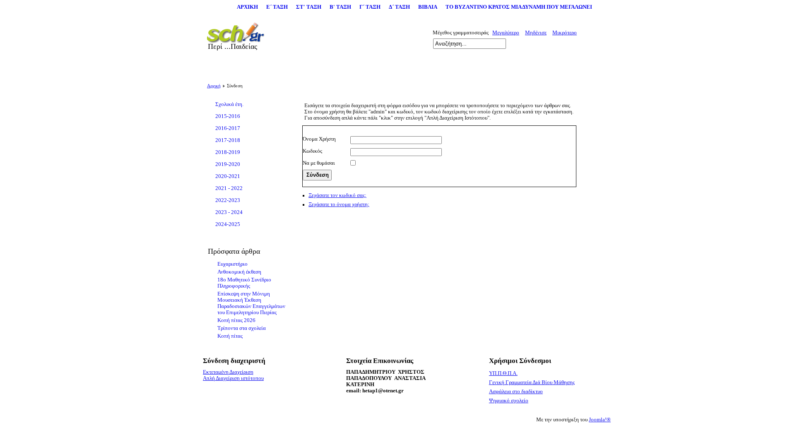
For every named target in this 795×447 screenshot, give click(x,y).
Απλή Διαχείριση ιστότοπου (233, 378)
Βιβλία (427, 7)
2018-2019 (227, 152)
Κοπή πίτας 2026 (236, 320)
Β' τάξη (340, 7)
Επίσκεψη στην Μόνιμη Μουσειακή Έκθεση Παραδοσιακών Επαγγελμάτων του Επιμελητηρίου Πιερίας (251, 303)
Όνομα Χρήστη (319, 139)
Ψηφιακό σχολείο (508, 401)
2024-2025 (227, 224)
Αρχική (247, 7)
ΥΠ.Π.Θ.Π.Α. (503, 373)
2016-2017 (227, 128)
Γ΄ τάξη (370, 7)
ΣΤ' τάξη (308, 7)
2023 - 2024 (229, 212)
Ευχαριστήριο (232, 264)
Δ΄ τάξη (399, 7)
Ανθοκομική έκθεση (239, 272)
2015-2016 (227, 116)
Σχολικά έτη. (229, 104)
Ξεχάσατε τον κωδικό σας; (337, 195)
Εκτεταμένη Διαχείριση (228, 372)
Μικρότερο (564, 33)
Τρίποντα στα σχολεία (241, 328)
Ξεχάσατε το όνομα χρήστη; (338, 204)
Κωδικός (312, 151)
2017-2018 (227, 140)
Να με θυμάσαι (319, 163)
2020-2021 (227, 176)
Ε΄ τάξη (277, 7)
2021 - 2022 (229, 188)
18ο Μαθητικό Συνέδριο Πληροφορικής (244, 283)
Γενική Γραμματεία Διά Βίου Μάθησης (532, 382)
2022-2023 (227, 200)
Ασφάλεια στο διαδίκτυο (516, 391)
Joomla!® (600, 420)
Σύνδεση (317, 175)
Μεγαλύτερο (505, 33)
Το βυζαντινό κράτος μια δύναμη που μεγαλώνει (519, 7)
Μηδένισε (536, 33)
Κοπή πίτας (230, 336)
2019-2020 (227, 164)
